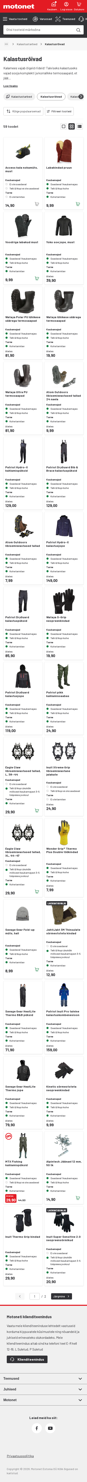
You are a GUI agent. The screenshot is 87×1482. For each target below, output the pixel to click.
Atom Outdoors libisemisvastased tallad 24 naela (63, 395)
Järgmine (59, 1296)
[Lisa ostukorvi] (78, 204)
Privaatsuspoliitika (20, 1456)
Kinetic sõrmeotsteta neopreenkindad (61, 1088)
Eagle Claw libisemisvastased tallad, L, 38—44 (23, 771)
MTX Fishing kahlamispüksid (16, 1163)
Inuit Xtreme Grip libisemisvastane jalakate (58, 771)
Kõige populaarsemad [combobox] (26, 111)
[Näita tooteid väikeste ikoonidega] (71, 126)
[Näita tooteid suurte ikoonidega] (63, 126)
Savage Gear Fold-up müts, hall (20, 931)
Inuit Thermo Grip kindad (22, 1236)
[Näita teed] (6, 44)
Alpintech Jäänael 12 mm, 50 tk (64, 1163)
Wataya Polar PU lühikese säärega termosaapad (22, 318)
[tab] (42, 19)
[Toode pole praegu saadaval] (37, 204)
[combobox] (38, 29)
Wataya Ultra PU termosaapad (16, 393)
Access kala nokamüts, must (21, 169)
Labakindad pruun (59, 167)
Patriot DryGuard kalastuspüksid (17, 619)
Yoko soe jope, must (60, 242)
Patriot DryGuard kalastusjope (17, 694)
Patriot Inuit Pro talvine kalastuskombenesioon (62, 1013)
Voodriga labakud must (21, 242)
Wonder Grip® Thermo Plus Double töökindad (62, 850)
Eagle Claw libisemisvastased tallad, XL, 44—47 (23, 852)
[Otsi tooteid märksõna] (78, 30)
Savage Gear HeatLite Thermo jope (20, 1088)
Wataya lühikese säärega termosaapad (63, 318)
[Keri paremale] (81, 96)
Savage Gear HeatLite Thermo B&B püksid (20, 1013)
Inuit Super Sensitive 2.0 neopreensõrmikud (63, 1238)
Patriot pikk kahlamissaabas (57, 694)
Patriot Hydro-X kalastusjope (57, 544)
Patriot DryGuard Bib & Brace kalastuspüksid (62, 469)
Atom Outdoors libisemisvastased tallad (22, 544)
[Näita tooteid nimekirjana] (79, 126)
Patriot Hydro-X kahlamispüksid (16, 469)
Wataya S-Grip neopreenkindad (57, 619)
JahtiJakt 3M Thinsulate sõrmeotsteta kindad (63, 931)
